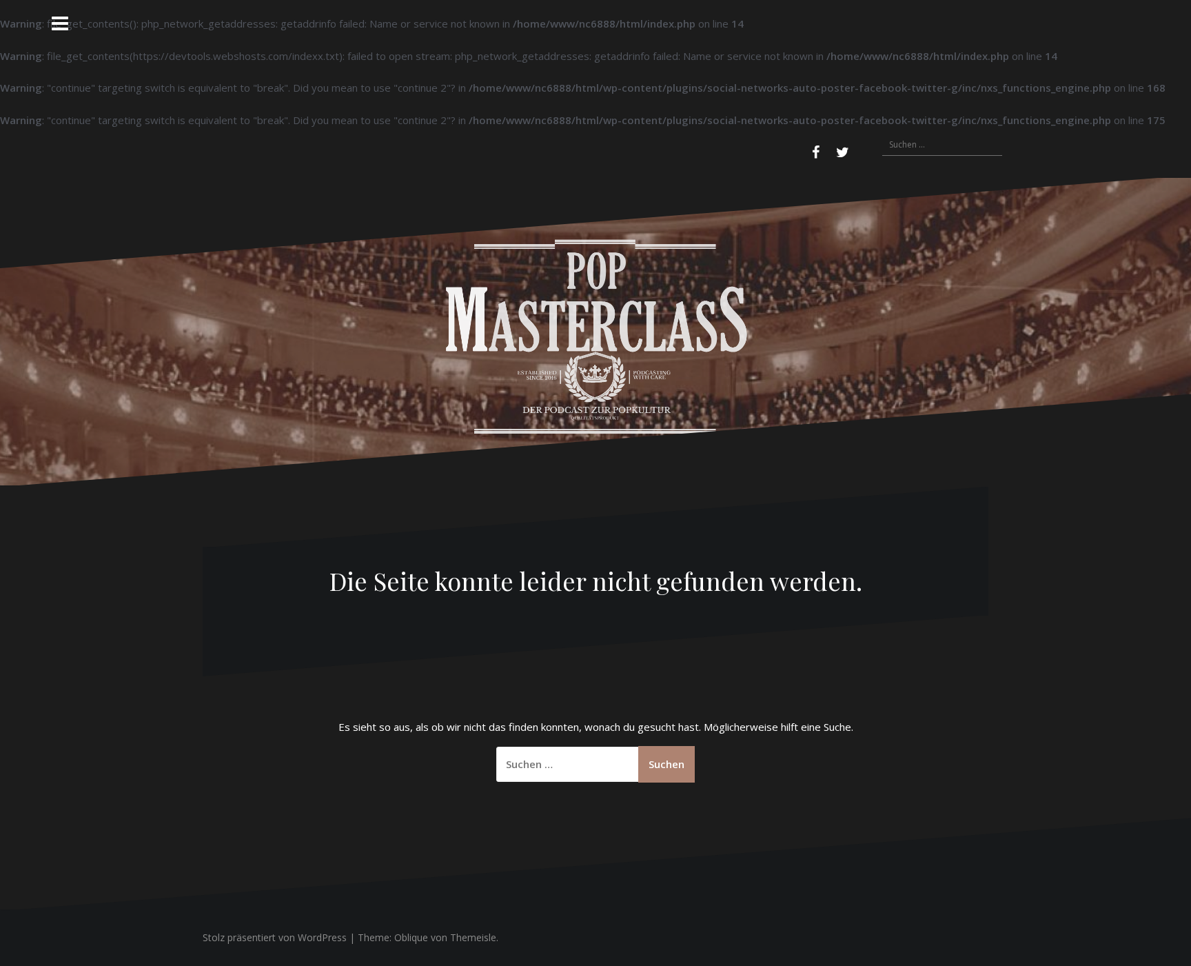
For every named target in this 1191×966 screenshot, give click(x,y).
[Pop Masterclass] (595, 330)
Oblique (411, 937)
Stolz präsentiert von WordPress (275, 937)
